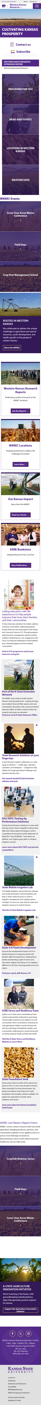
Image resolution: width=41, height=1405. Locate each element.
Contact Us (11, 1378)
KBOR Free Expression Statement (19, 1393)
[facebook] (13, 1334)
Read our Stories (19, 515)
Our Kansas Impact (20, 499)
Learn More (19, 464)
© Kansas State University (16, 1397)
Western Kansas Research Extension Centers (20, 1340)
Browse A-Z (33, 1)
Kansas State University (9, 1)
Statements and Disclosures (17, 1384)
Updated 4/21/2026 (14, 1400)
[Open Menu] (37, 6)
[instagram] (28, 1334)
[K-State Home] (4, 6)
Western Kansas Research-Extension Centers (19, 6)
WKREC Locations (20, 445)
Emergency (12, 1381)
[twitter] (20, 1334)
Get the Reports (19, 411)
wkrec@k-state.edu (20, 1353)
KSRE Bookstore (20, 549)
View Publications (19, 565)
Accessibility (12, 1387)
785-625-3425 (20, 1349)
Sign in (26, 1)
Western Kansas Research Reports (20, 390)
